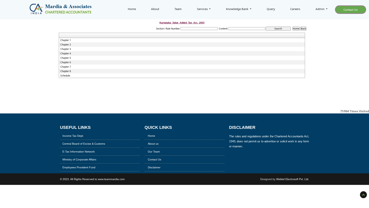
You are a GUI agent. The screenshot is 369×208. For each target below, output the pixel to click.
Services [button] (203, 9)
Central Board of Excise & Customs (83, 143)
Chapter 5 (65, 58)
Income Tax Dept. (73, 135)
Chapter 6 (65, 62)
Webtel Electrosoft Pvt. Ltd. (292, 179)
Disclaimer (154, 167)
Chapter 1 (65, 40)
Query (271, 9)
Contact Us (350, 10)
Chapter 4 (65, 53)
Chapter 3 (65, 49)
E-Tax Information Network (78, 151)
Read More (236, 151)
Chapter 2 (65, 44)
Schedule (65, 75)
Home (132, 9)
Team (178, 9)
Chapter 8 (65, 71)
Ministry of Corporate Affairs (79, 159)
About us (153, 143)
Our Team (154, 151)
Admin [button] (320, 9)
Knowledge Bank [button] (237, 9)
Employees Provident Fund (78, 167)
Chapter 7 (65, 66)
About (155, 9)
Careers (295, 9)
